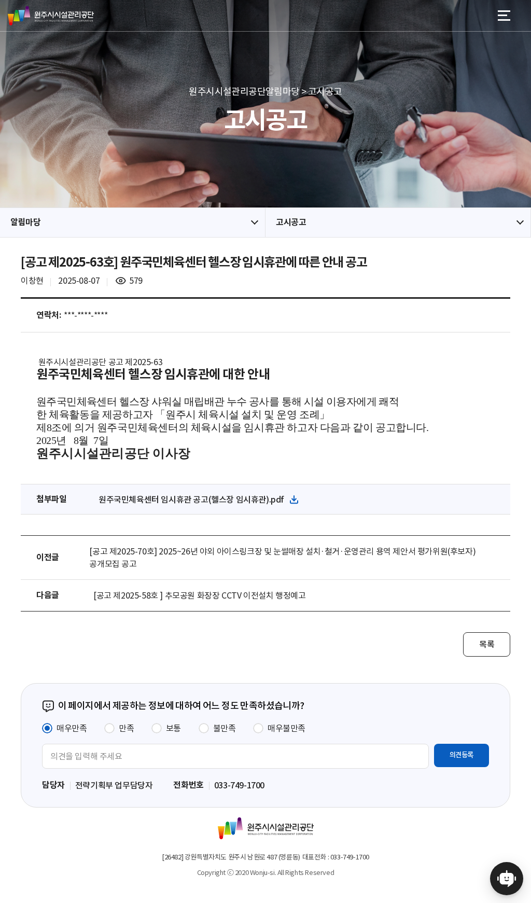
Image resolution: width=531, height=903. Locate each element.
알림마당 (25, 222)
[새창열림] (506, 876)
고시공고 (291, 222)
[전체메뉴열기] (504, 15)
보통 (173, 728)
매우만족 (72, 728)
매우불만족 (286, 728)
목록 (486, 644)
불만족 (224, 728)
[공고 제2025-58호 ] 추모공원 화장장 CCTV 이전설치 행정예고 (199, 595)
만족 (126, 728)
